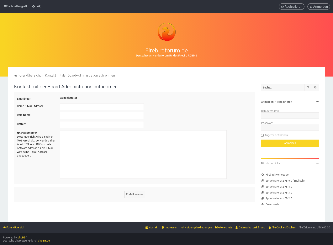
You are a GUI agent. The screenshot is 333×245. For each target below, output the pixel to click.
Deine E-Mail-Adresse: (30, 106)
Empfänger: (24, 98)
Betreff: (21, 123)
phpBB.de (44, 240)
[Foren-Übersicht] (166, 32)
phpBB (22, 237)
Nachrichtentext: (27, 133)
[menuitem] (36, 6)
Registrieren (284, 101)
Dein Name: (24, 114)
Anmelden (267, 101)
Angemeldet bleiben (276, 135)
